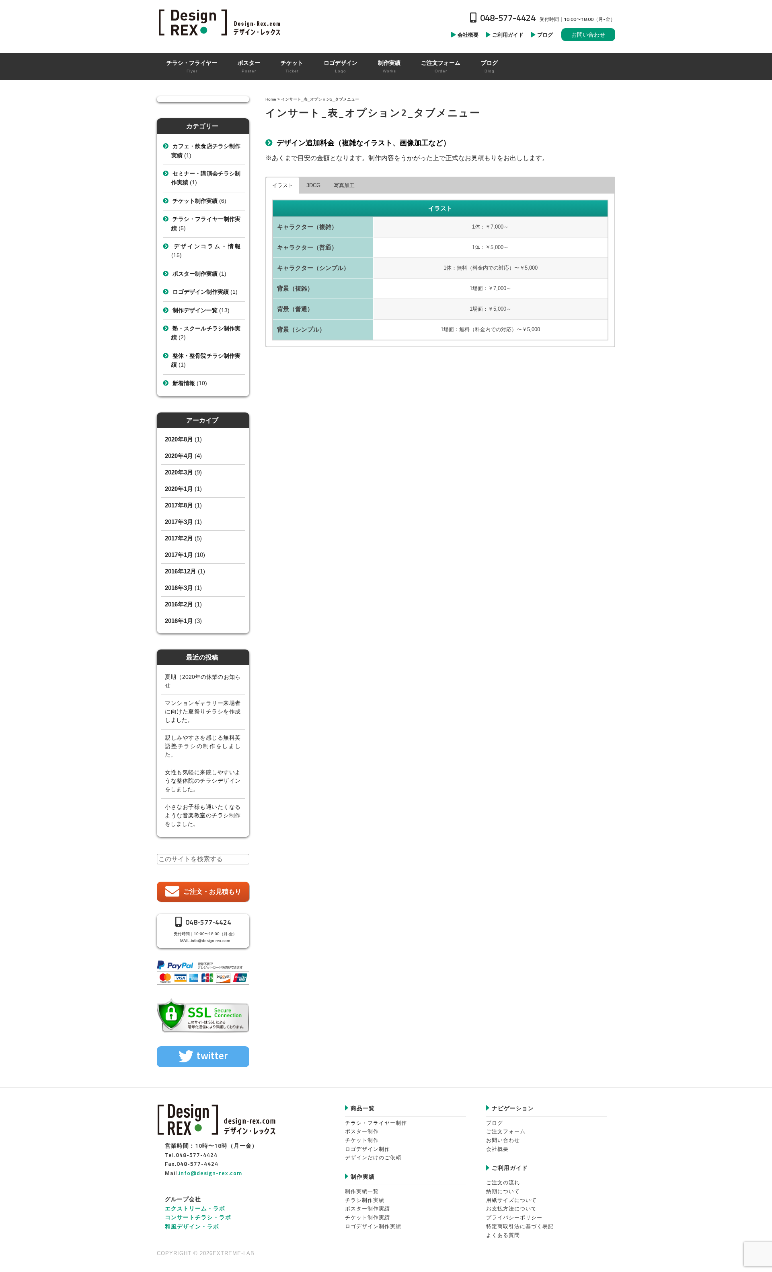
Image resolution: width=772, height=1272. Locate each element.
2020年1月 (179, 488)
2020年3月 (179, 472)
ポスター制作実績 (195, 273)
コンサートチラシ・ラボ (198, 1217)
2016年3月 (179, 587)
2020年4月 (179, 455)
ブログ (494, 1123)
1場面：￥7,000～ (490, 288)
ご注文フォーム (506, 1131)
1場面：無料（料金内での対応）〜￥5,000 (490, 329)
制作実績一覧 (362, 1191)
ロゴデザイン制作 (367, 1149)
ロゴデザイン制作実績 (200, 292)
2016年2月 (179, 604)
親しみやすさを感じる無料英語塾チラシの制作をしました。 (202, 746)
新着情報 (183, 383)
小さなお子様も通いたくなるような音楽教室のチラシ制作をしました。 (202, 815)
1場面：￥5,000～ (490, 309)
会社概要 (497, 1149)
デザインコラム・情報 (206, 246)
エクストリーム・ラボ (195, 1208)
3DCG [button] (313, 185)
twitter (212, 1055)
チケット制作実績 (195, 201)
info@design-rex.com (210, 940)
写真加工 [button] (344, 185)
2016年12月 (180, 571)
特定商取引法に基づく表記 (520, 1226)
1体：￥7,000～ (490, 227)
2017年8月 (179, 505)
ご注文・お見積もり (212, 891)
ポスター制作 (362, 1131)
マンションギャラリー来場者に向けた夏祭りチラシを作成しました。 (202, 711)
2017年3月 (179, 521)
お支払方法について (511, 1209)
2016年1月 (179, 620)
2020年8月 (179, 439)
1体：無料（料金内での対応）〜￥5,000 (490, 268)
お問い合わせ (588, 34)
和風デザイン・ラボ (192, 1226)
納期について (503, 1191)
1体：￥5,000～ (490, 247)
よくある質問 (503, 1235)
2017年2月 (179, 538)
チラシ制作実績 (364, 1200)
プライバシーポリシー (514, 1217)
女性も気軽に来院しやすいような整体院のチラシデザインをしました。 (202, 780)
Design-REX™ (221, 22)
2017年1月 (179, 554)
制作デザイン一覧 (195, 310)
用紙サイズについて (511, 1200)
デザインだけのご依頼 (373, 1157)
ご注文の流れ (503, 1182)
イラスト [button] (282, 185)
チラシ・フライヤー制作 (376, 1123)
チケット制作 (362, 1140)
